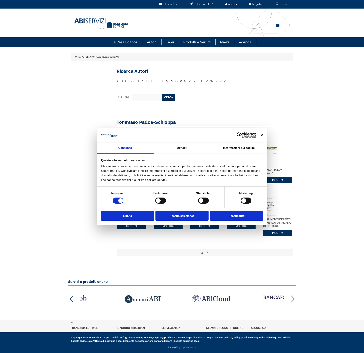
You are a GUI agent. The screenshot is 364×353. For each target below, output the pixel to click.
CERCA (168, 97)
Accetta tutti (236, 215)
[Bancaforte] (250, 298)
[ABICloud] (182, 298)
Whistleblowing (267, 337)
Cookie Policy (249, 337)
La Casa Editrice (124, 42)
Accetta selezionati (182, 215)
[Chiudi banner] (261, 135)
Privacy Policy (232, 337)
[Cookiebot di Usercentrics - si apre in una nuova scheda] (239, 135)
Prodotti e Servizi (197, 42)
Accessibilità (285, 337)
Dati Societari (197, 337)
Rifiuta (127, 215)
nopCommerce (188, 347)
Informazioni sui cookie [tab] (238, 147)
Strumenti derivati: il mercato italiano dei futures (277, 223)
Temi (170, 42)
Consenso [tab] (125, 147)
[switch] (160, 201)
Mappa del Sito (215, 337)
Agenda (245, 42)
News (224, 42)
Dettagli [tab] (182, 147)
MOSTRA (277, 180)
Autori (152, 42)
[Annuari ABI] (114, 299)
